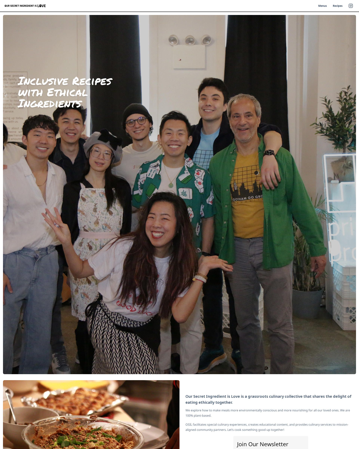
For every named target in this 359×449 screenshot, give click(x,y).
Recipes (338, 5)
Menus (322, 5)
